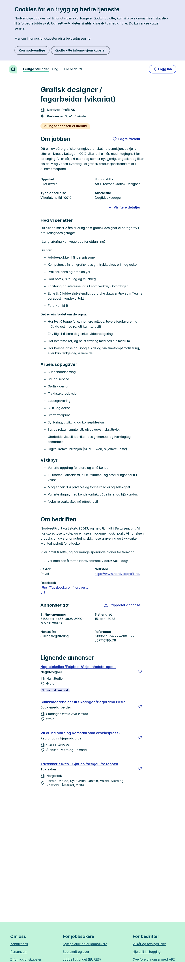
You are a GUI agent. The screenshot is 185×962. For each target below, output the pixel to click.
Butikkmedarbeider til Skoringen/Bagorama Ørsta (83, 702)
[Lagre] (140, 671)
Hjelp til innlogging (147, 952)
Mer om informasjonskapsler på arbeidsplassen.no (52, 38)
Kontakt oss (19, 944)
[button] (122, 605)
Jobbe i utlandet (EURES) (82, 959)
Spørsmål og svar (76, 952)
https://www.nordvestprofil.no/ (117, 574)
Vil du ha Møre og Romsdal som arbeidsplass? (80, 733)
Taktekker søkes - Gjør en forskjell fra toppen (79, 764)
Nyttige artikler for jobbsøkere (85, 944)
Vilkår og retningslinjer (149, 944)
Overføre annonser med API (154, 959)
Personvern (18, 952)
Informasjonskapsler (25, 959)
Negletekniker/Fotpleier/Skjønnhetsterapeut (78, 667)
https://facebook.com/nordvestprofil (65, 590)
